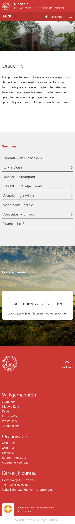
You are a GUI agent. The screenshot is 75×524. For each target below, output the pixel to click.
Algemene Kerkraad (15, 462)
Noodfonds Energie (18, 205)
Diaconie (8, 453)
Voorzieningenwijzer (18, 196)
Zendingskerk (11, 425)
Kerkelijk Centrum (14, 416)
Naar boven (67, 367)
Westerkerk (9, 421)
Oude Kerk (9, 401)
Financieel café (14, 224)
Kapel (6, 411)
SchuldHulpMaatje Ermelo (23, 186)
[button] (10, 16)
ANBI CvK (8, 443)
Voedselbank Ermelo (19, 214)
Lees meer (37, 117)
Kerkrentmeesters (14, 457)
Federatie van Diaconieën (22, 158)
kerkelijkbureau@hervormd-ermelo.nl (27, 489)
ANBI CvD (8, 448)
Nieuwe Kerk (10, 406)
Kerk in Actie (12, 167)
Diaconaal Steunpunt (19, 177)
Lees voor (57, 17)
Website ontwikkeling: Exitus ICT (37, 520)
